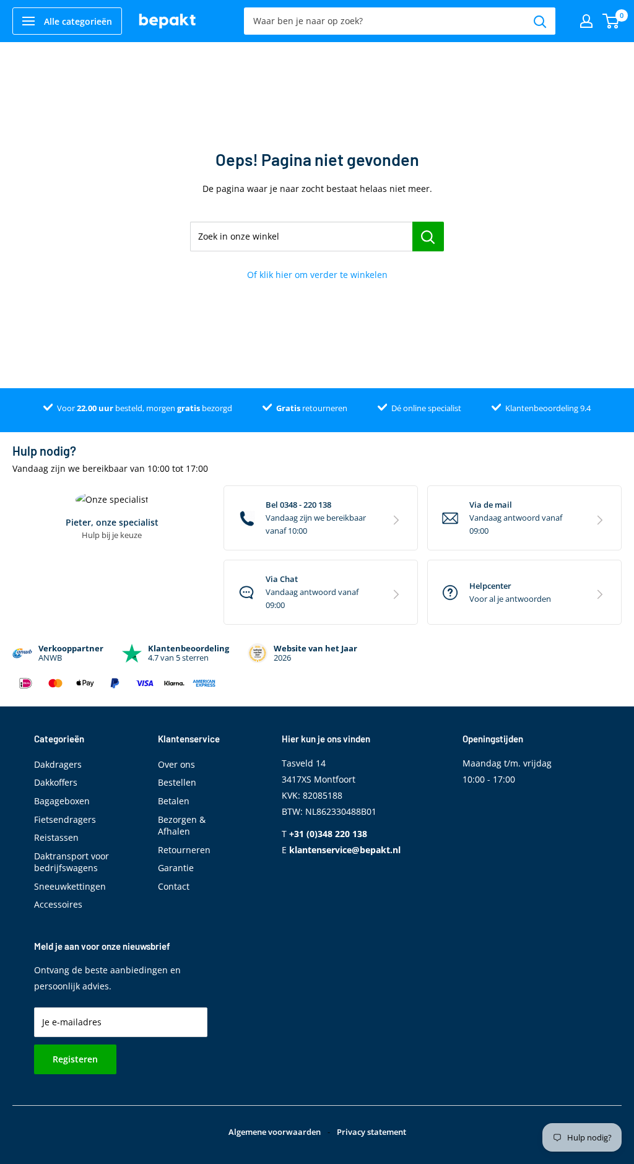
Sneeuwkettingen (70, 886)
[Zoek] (539, 21)
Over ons (176, 764)
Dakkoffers (55, 782)
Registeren (75, 1059)
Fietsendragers (65, 819)
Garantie (176, 868)
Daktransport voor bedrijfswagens (71, 862)
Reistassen (56, 837)
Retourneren (184, 850)
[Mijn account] (586, 21)
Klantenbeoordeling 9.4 (548, 408)
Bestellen (177, 782)
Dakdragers (58, 764)
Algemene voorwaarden (274, 1131)
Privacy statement (371, 1131)
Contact (173, 886)
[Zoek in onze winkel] (428, 236)
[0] (611, 21)
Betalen (173, 801)
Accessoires (58, 904)
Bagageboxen (62, 801)
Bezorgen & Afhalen (182, 826)
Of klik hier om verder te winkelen (317, 274)
